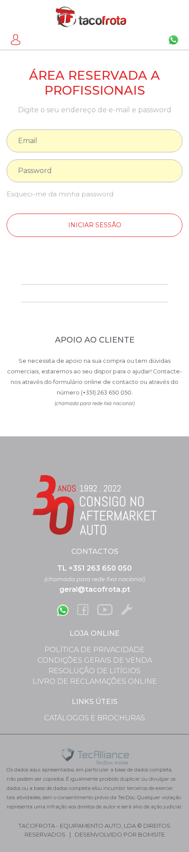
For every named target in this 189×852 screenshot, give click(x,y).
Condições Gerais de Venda (94, 660)
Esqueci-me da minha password (60, 194)
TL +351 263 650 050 (94, 568)
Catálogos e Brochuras (94, 718)
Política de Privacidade (94, 649)
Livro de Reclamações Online (95, 681)
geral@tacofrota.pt (94, 589)
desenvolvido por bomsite (120, 834)
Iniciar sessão (94, 225)
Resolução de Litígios (94, 671)
